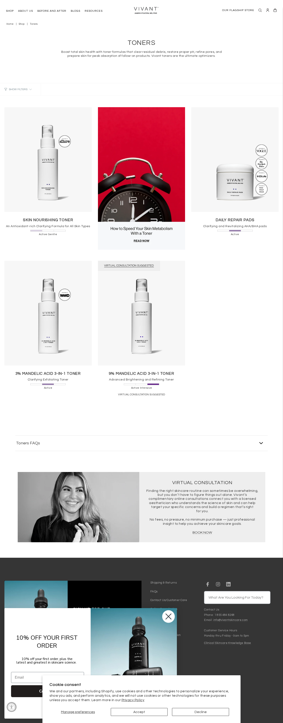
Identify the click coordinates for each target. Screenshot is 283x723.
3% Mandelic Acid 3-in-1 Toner (48, 374)
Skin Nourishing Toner (48, 220)
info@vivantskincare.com (230, 620)
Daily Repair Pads (235, 220)
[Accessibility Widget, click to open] (12, 707)
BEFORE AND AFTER (51, 11)
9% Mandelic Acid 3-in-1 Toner (141, 374)
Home (9, 24)
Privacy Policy (133, 700)
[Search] (260, 10)
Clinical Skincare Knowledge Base (227, 643)
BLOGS (75, 11)
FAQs (153, 591)
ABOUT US (25, 11)
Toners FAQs (28, 443)
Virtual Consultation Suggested (141, 394)
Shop (22, 24)
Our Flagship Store (238, 10)
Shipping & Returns (163, 582)
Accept (139, 712)
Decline (201, 712)
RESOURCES (93, 11)
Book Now (202, 532)
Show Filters (18, 89)
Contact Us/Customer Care (168, 600)
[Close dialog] (168, 616)
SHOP (10, 11)
